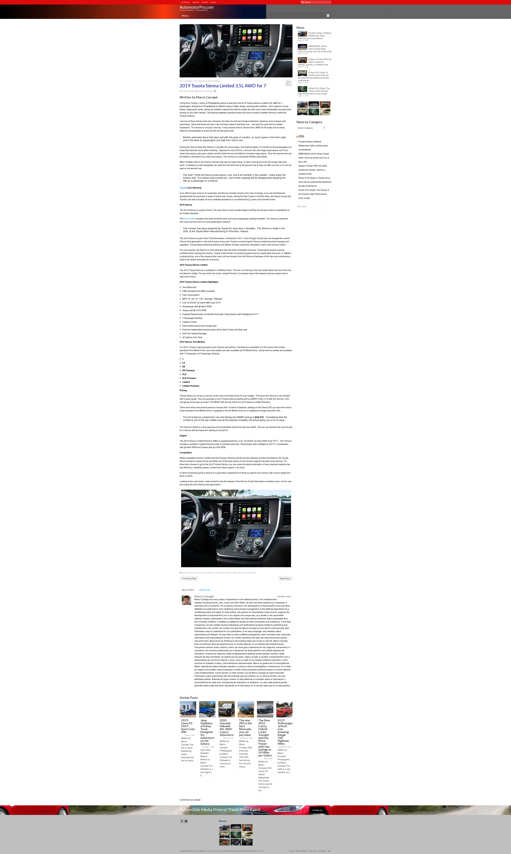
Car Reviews (208, 91)
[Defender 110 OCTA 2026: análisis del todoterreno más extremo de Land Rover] (324, 112)
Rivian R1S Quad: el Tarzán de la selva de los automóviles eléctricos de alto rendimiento (313, 76)
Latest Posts (204, 589)
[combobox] (311, 127)
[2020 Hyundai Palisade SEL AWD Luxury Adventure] (207, 709)
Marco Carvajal (188, 91)
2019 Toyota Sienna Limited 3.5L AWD (224, 573)
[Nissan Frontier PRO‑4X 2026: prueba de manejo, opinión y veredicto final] (324, 104)
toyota (244, 573)
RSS (301, 136)
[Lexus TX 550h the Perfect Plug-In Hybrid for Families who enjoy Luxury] (247, 842)
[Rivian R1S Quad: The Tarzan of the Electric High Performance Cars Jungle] (313, 112)
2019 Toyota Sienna (187, 573)
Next (290, 748)
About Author (188, 589)
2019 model (189, 218)
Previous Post (189, 578)
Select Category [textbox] (305, 127)
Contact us (317, 810)
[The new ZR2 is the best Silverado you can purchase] (226, 709)
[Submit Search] (302, 2)
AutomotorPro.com (197, 7)
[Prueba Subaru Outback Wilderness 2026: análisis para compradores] (302, 104)
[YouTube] (186, 821)
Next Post (284, 578)
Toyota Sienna (251, 573)
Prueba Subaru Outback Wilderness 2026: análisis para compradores (314, 35)
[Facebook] (182, 821)
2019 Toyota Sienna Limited (203, 573)
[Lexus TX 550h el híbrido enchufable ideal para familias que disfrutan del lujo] (235, 842)
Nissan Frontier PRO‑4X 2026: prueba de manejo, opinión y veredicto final (314, 62)
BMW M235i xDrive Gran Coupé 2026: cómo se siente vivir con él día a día (314, 49)
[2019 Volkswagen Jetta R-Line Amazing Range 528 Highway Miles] (265, 709)
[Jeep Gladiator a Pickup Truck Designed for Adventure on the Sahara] (188, 709)
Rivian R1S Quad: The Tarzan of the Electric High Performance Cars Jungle (314, 91)
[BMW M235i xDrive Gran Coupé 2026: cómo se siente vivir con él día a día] (313, 104)
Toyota (183, 187)
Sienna (239, 573)
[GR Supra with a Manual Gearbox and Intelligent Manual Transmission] (284, 709)
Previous (182, 748)
